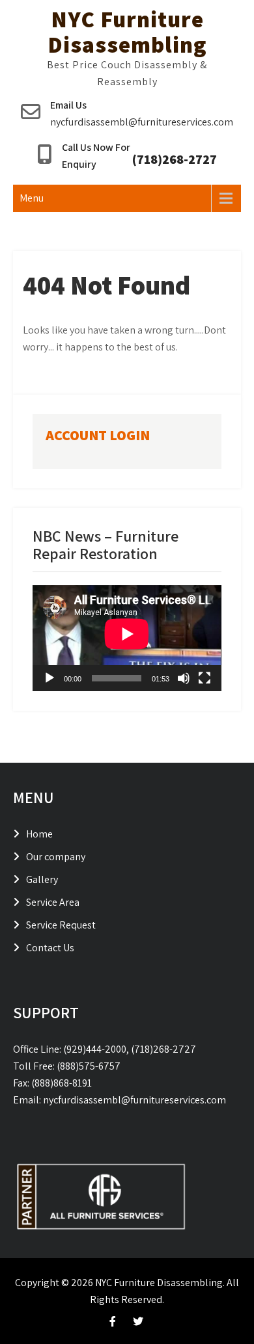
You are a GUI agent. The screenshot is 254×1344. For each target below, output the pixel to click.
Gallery (42, 879)
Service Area (52, 902)
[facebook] (112, 1321)
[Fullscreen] (204, 678)
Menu (32, 198)
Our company (55, 856)
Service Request (61, 925)
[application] (127, 638)
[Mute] (183, 678)
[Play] (49, 678)
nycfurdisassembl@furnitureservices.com (141, 122)
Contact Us (50, 948)
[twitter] (138, 1321)
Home (39, 834)
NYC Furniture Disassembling (127, 31)
